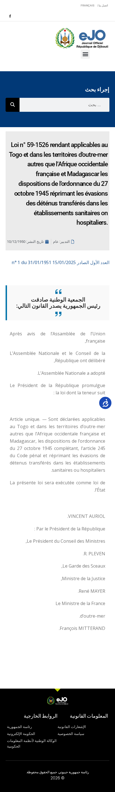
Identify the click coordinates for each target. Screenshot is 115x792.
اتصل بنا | (102, 5)
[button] (85, 54)
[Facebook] (10, 16)
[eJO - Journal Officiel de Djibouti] (81, 37)
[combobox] (64, 105)
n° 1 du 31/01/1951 (60, 262)
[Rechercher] (13, 105)
